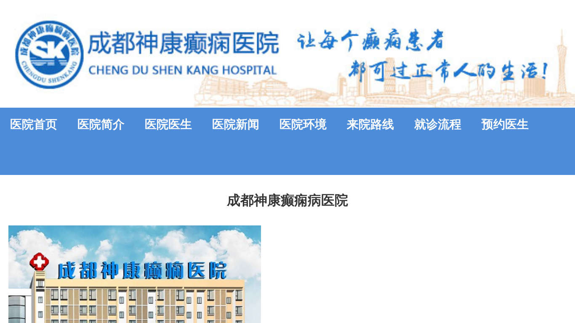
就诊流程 (437, 124)
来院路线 (370, 124)
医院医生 (168, 124)
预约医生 (505, 124)
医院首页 (33, 124)
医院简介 (101, 124)
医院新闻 (235, 124)
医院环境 (303, 124)
